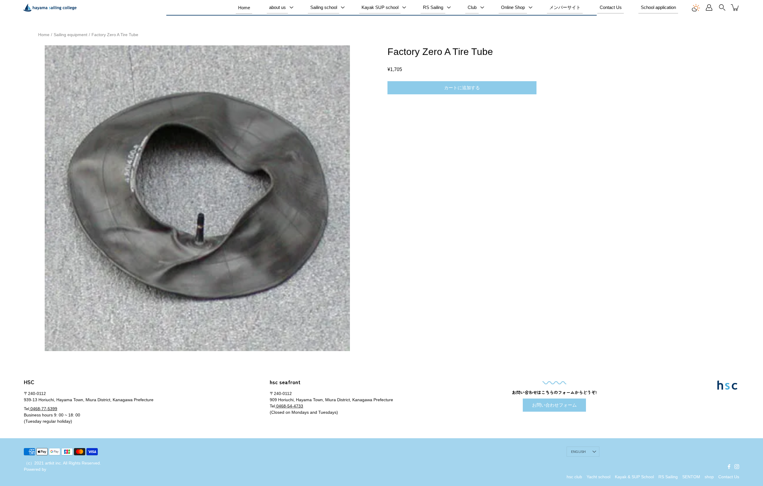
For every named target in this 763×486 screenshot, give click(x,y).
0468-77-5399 (43, 408)
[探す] (722, 7)
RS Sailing (433, 7)
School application (658, 7)
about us (277, 7)
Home (244, 7)
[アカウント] (709, 7)
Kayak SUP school (380, 7)
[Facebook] (729, 466)
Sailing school (323, 7)
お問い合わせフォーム (554, 404)
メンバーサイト (565, 7)
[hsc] (50, 7)
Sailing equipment (70, 34)
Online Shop (513, 7)
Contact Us (611, 7)
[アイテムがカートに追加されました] (735, 7)
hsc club (574, 476)
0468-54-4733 (289, 406)
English (578, 451)
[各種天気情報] (696, 7)
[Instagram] (736, 466)
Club (472, 7)
